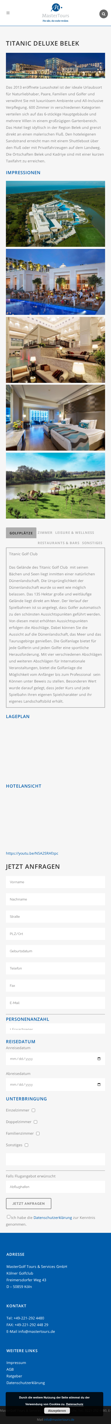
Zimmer (45, 532)
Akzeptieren (57, 1410)
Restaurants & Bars (59, 543)
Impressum (16, 1362)
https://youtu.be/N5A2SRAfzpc (32, 853)
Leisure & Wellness (74, 532)
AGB (10, 1369)
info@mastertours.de (36, 1331)
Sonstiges (92, 543)
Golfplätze (21, 533)
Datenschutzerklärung (53, 1217)
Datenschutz (74, 1404)
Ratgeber (14, 1376)
